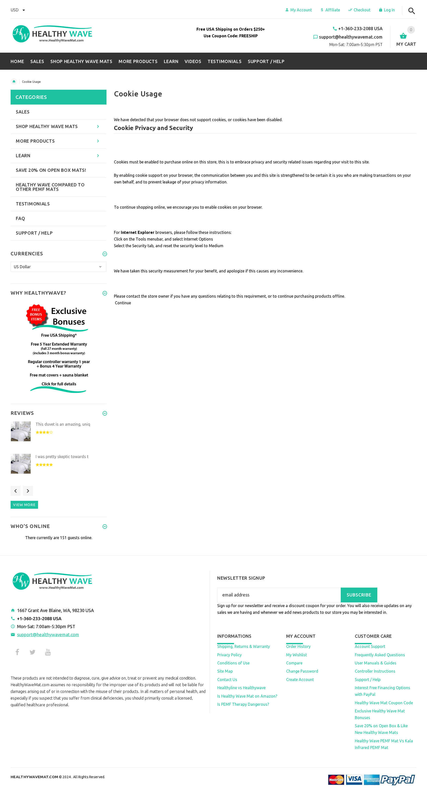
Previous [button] (16, 491)
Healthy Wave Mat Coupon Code (384, 703)
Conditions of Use (233, 663)
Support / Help (368, 679)
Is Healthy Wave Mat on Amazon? (247, 696)
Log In (389, 10)
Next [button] (28, 491)
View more (24, 505)
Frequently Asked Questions (380, 655)
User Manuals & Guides (375, 663)
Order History (298, 646)
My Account (301, 10)
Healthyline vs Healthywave (241, 687)
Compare (294, 663)
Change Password (302, 671)
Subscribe (359, 595)
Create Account (300, 679)
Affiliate (332, 10)
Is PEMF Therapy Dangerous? (243, 704)
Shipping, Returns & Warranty (243, 646)
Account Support (370, 646)
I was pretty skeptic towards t (62, 456)
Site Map (225, 671)
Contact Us (227, 679)
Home (14, 81)
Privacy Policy (229, 655)
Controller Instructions (375, 671)
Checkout (362, 10)
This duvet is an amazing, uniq (63, 424)
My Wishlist (296, 655)
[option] (59, 436)
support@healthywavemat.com (48, 634)
